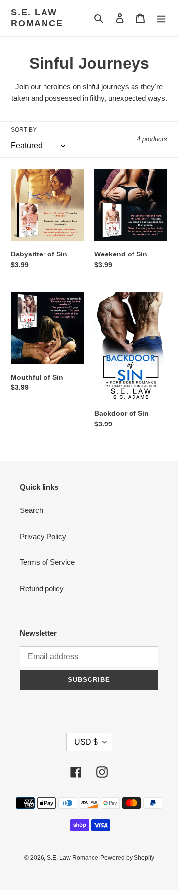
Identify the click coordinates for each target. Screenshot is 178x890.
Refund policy (42, 588)
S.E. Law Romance (37, 17)
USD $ (86, 742)
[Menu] (161, 18)
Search (31, 510)
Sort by (24, 130)
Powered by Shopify (127, 857)
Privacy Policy (43, 536)
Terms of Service (47, 562)
